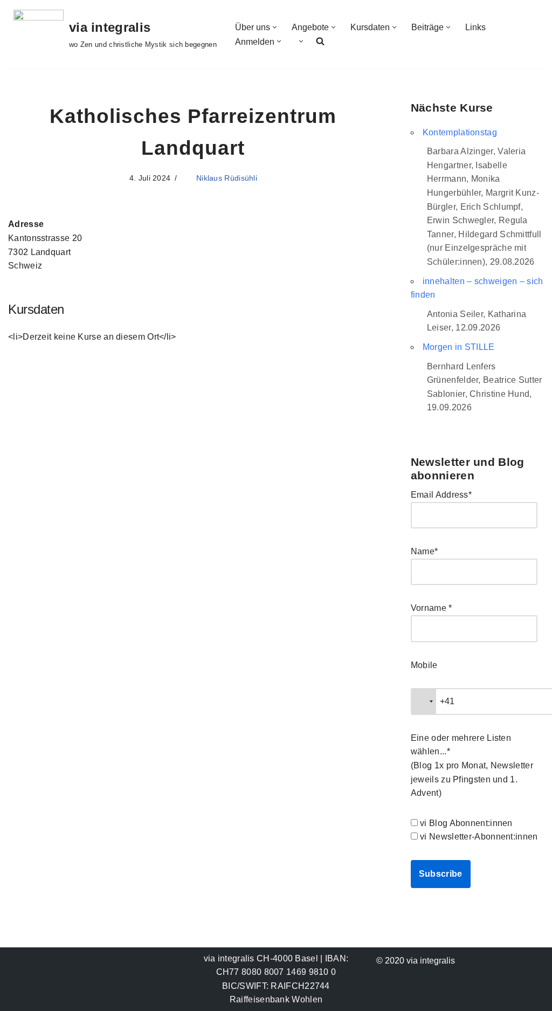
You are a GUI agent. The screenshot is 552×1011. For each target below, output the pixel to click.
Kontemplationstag (460, 132)
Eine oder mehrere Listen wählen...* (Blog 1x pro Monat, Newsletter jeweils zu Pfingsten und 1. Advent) (472, 765)
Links (475, 27)
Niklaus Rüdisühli (226, 178)
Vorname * (431, 608)
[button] (275, 27)
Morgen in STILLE (459, 347)
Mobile (424, 665)
